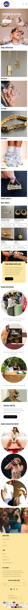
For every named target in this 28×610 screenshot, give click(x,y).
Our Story (9, 278)
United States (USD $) (13, 597)
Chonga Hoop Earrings (19, 220)
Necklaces (4, 79)
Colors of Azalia (12, 609)
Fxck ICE (16, 242)
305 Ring (3, 242)
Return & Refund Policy (7, 562)
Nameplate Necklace (5, 220)
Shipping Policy (6, 559)
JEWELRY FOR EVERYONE (14, 520)
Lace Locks (5, 545)
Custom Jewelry (6, 199)
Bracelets (4, 139)
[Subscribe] (23, 584)
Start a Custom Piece (10, 416)
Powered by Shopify (17, 609)
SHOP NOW (6, 21)
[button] (1, 4)
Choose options (7, 225)
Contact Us (5, 556)
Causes (4, 542)
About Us (5, 553)
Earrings (3, 109)
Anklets (3, 169)
